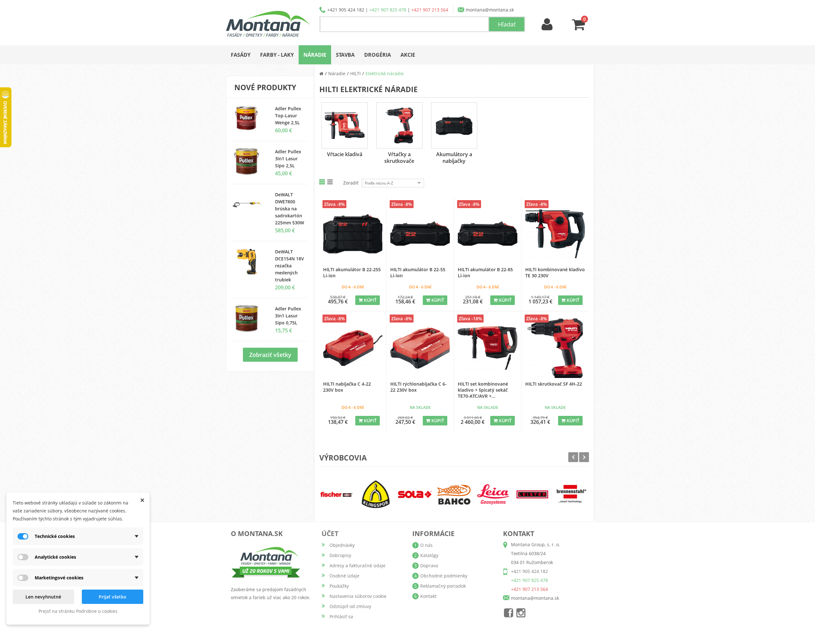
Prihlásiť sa (341, 616)
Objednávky (342, 545)
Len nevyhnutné (43, 597)
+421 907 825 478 (387, 10)
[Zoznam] (330, 182)
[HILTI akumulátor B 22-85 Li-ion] (487, 234)
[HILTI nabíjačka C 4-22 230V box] (353, 348)
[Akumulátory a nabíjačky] (454, 125)
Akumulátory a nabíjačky (454, 157)
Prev (573, 457)
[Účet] (547, 24)
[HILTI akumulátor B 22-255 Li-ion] (353, 234)
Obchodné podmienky (443, 576)
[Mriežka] (322, 182)
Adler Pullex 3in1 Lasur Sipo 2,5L (288, 159)
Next (584, 457)
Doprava (429, 565)
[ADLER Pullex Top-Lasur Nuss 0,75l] (249, 119)
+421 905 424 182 (345, 10)
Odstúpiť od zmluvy (350, 606)
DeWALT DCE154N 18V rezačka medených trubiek (289, 266)
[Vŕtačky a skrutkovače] (399, 125)
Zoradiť (350, 183)
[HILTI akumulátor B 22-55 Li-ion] (420, 234)
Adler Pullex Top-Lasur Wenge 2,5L (288, 115)
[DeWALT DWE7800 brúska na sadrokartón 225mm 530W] (249, 205)
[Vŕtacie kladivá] (345, 125)
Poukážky (339, 586)
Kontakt (428, 596)
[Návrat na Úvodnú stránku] (321, 73)
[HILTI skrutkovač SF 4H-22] (555, 348)
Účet (330, 533)
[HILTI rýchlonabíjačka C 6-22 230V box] (420, 348)
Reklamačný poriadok (443, 586)
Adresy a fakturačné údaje (358, 565)
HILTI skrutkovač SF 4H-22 (553, 384)
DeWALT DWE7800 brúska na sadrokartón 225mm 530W (289, 209)
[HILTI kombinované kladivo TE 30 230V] (555, 234)
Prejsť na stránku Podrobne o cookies (78, 611)
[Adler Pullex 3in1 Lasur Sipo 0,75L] (249, 162)
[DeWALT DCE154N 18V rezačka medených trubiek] (249, 262)
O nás (426, 545)
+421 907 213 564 (429, 10)
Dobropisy (340, 555)
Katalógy (429, 555)
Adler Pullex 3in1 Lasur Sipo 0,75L (288, 316)
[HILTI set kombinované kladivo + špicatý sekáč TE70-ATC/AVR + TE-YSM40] (487, 348)
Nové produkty (265, 87)
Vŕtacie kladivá (344, 154)
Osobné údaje (344, 576)
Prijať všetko (112, 597)
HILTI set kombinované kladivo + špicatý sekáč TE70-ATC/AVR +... (483, 390)
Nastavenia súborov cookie (358, 596)
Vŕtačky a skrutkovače (399, 157)
